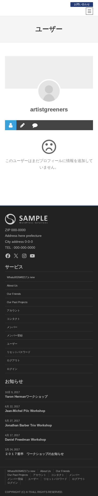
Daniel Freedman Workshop (25, 439)
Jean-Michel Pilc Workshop (25, 411)
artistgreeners (49, 109)
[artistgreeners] (49, 91)
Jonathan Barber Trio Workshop (28, 425)
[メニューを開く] (89, 11)
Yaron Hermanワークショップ (26, 396)
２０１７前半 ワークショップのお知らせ (34, 454)
